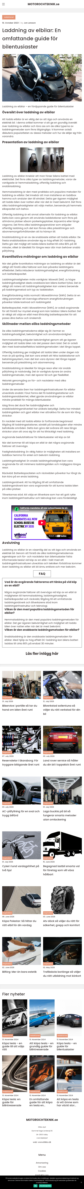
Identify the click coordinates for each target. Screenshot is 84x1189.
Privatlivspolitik (45, 1186)
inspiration (7, 697)
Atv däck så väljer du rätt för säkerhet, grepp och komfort (61, 923)
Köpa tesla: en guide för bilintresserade (11, 1102)
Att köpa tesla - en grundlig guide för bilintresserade (41, 1046)
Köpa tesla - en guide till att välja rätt (13, 1046)
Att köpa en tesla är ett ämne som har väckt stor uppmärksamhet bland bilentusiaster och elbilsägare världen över (69, 1102)
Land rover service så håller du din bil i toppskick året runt (62, 762)
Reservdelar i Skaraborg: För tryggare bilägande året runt (20, 762)
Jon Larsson (30, 23)
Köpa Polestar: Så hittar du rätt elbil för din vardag (19, 923)
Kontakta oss (42, 1175)
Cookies (42, 1171)
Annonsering (42, 1162)
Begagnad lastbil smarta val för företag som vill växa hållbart (61, 870)
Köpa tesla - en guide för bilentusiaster (67, 1046)
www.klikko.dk (44, 1142)
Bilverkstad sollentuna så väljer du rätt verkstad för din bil (61, 710)
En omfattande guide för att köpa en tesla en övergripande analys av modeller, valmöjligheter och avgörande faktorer (41, 1102)
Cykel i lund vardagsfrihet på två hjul (20, 868)
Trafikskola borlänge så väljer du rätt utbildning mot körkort (62, 974)
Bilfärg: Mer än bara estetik (19, 972)
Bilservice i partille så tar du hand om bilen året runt (19, 708)
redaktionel (9, 17)
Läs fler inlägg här (42, 653)
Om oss (42, 1166)
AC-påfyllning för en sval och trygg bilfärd (21, 813)
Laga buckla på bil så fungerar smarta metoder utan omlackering (59, 815)
